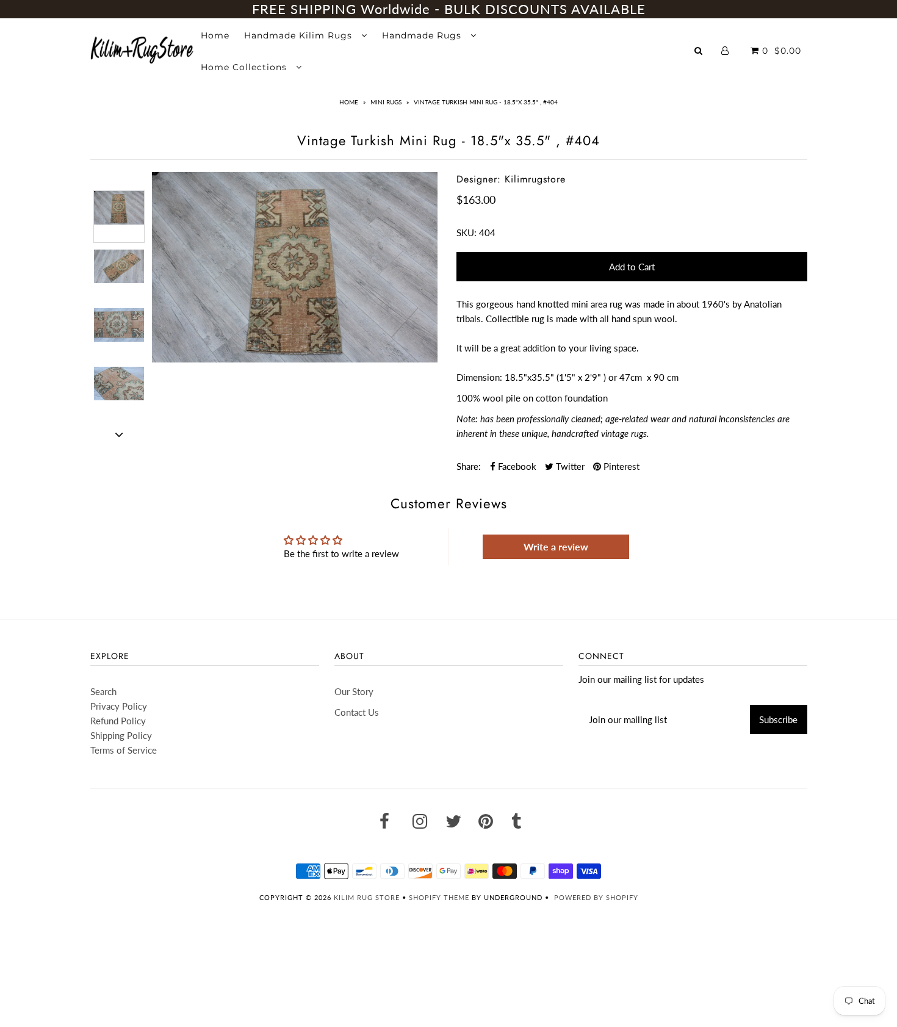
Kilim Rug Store (367, 897)
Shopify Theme (439, 897)
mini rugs (386, 102)
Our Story (353, 691)
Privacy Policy (118, 706)
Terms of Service (123, 749)
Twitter (569, 466)
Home (215, 35)
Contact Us (356, 712)
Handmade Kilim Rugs (299, 35)
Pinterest (620, 466)
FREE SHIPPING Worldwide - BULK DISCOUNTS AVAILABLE (449, 9)
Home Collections (245, 67)
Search (103, 691)
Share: (468, 466)
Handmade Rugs (423, 35)
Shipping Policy (121, 735)
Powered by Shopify (596, 897)
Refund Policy (118, 720)
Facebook (515, 466)
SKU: (466, 232)
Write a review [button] (556, 546)
